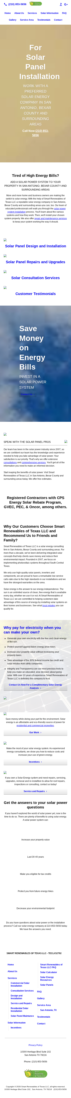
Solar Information (49, 13)
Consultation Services (22, 990)
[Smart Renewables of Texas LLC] (35, 4)
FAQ (64, 13)
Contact (58, 20)
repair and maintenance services (50, 218)
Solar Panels (46, 985)
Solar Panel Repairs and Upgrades (35, 262)
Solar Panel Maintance (22, 1016)
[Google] (65, 4)
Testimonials (43, 20)
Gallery (12, 20)
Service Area (27, 20)
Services (32, 13)
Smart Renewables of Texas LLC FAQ (51, 966)
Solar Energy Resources (47, 978)
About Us (19, 13)
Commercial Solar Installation (20, 984)
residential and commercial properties (35, 725)
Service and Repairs (34, 791)
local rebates (48, 605)
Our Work (34, 732)
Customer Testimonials (35, 294)
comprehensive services (34, 462)
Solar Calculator (48, 972)
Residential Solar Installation (19, 1009)
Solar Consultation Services (35, 278)
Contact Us (26, 394)
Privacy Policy (35, 1045)
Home (8, 13)
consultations (10, 462)
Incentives (34, 762)
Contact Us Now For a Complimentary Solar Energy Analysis (35, 686)
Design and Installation (17, 997)
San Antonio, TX (48, 1010)
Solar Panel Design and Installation (35, 246)
